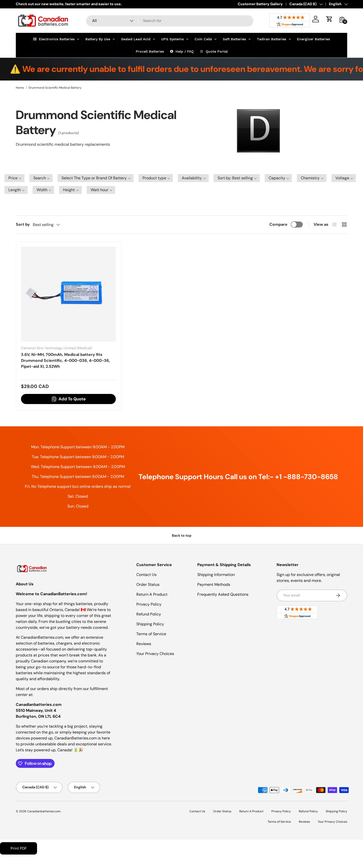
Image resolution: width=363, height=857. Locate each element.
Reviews (143, 643)
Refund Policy (148, 614)
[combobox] (169, 20)
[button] (329, 19)
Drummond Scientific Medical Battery (55, 88)
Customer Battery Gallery (260, 4)
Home (20, 88)
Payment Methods (213, 584)
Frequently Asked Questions (222, 594)
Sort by (23, 224)
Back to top (181, 535)
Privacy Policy (148, 604)
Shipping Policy (150, 624)
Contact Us (146, 574)
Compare (278, 224)
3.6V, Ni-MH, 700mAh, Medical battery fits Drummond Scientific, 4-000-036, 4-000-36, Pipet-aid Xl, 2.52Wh (65, 360)
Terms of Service (151, 633)
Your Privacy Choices (155, 653)
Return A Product (151, 594)
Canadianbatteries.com (43, 811)
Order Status (148, 584)
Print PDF (19, 848)
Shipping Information (216, 574)
